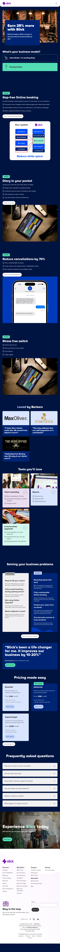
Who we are (20, 870)
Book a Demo (10, 736)
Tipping (4, 891)
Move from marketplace (20, 889)
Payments (5, 881)
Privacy (28, 936)
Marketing (5, 875)
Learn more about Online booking (13, 116)
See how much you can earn (30, 636)
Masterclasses (35, 881)
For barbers (20, 878)
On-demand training (36, 883)
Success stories (21, 873)
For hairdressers (21, 875)
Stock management (7, 889)
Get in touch (34, 875)
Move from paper (21, 883)
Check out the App (9, 203)
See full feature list (9, 744)
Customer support (36, 870)
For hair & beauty (21, 881)
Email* (33, 902)
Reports (4, 883)
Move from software (22, 886)
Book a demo (9, 706)
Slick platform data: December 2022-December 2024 (30, 929)
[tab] (30, 57)
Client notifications (7, 873)
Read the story (10, 665)
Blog (32, 886)
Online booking (6, 878)
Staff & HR (5, 886)
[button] (56, 3)
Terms (33, 936)
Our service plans (50, 870)
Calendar (4, 870)
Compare (19, 893)
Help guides (34, 873)
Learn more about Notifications (12, 274)
